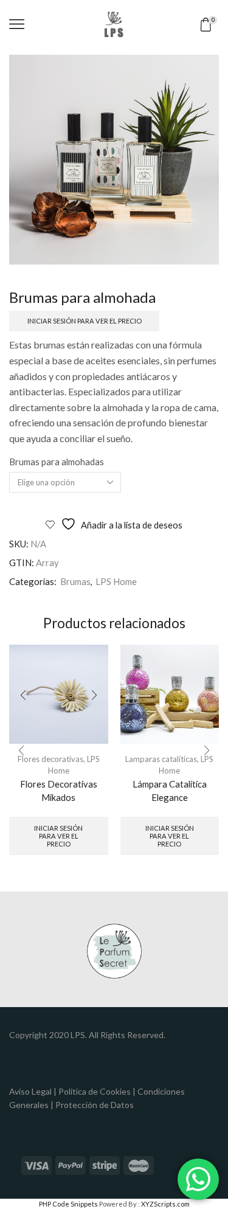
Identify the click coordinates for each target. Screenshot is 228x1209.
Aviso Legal (30, 1091)
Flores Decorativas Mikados (58, 790)
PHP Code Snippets (68, 1204)
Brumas (75, 581)
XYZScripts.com (165, 1204)
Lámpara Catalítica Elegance (170, 790)
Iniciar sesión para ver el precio (84, 321)
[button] (21, 750)
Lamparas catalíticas (161, 759)
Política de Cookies (94, 1091)
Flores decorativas (50, 759)
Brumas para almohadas (56, 461)
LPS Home (116, 581)
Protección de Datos (94, 1105)
